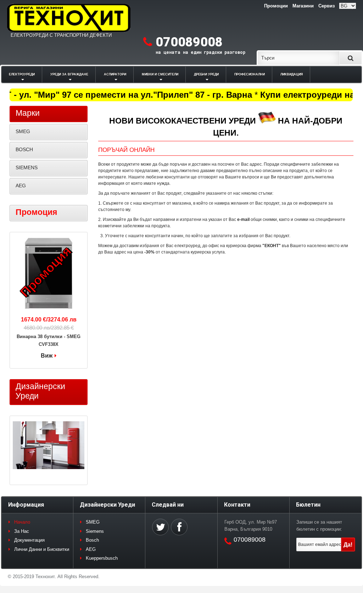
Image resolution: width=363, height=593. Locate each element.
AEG (21, 185)
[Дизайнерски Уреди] (48, 446)
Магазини (303, 5)
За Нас (21, 531)
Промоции (276, 5)
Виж (46, 356)
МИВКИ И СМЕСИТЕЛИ (160, 74)
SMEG (23, 131)
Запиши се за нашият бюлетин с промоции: (319, 525)
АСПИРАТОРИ (115, 74)
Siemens (95, 531)
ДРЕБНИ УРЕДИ (206, 74)
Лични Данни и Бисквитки (41, 549)
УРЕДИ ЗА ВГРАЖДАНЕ (69, 74)
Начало (22, 522)
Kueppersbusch (102, 558)
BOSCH (24, 149)
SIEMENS (27, 167)
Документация (29, 540)
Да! (348, 545)
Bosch (92, 540)
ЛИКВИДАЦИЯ (291, 74)
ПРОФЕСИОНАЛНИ (249, 74)
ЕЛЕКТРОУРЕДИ (22, 74)
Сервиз (326, 5)
